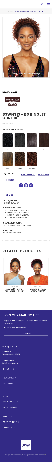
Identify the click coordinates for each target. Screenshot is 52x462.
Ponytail (14, 286)
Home (10, 11)
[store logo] (7, 4)
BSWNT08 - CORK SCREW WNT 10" (38, 290)
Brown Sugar (10, 92)
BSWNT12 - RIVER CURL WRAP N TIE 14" (14, 290)
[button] (20, 82)
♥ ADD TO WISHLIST (28, 174)
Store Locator (8, 180)
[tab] (26, 195)
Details (9, 194)
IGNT (45, 455)
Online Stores (43, 174)
